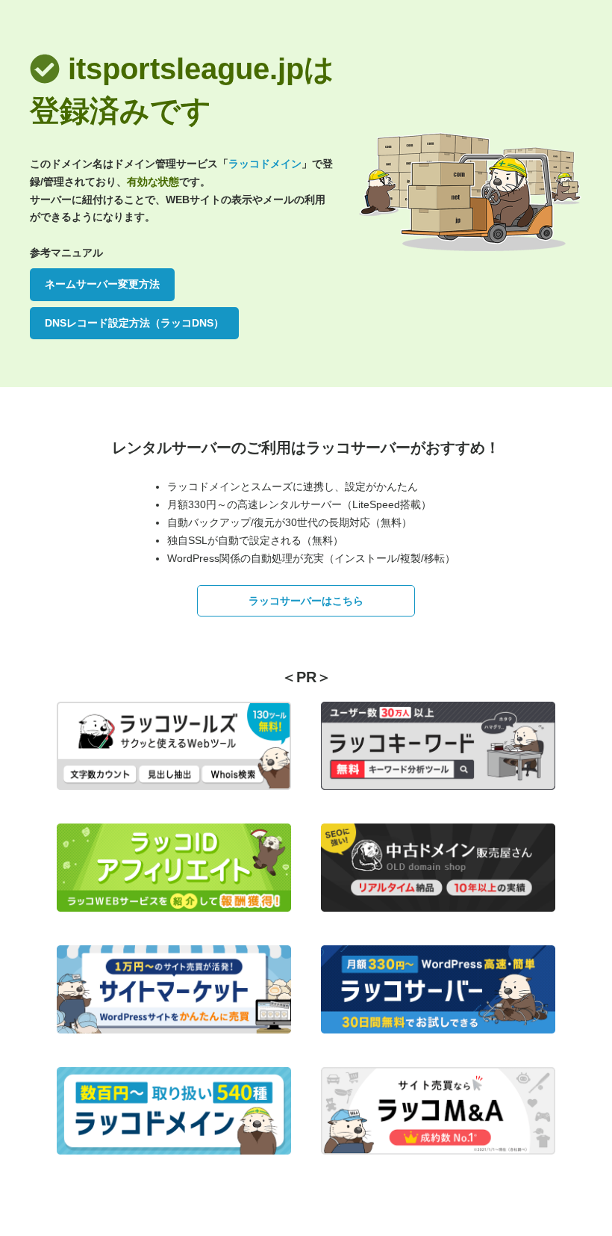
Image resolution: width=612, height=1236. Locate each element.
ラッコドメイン (265, 164)
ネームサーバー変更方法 (102, 284)
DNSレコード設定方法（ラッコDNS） (134, 323)
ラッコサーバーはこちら (306, 601)
